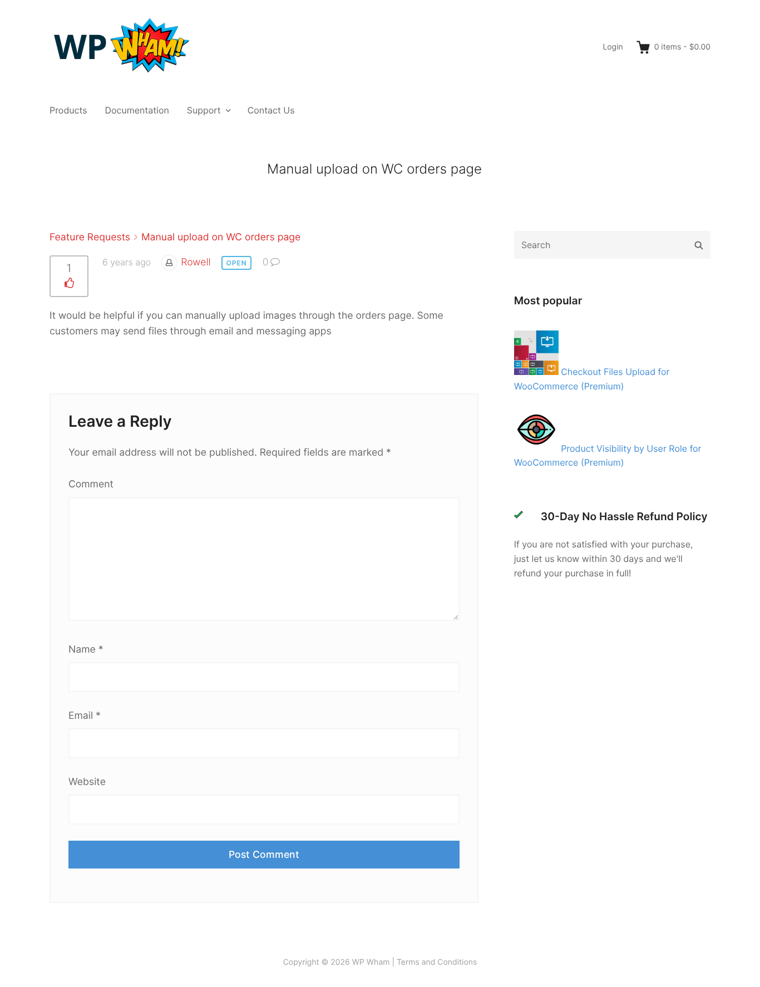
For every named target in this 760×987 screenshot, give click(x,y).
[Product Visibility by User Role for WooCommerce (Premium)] (537, 448)
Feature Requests (90, 237)
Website (87, 782)
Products (68, 110)
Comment (90, 484)
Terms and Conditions (437, 962)
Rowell (195, 262)
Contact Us (271, 110)
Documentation (137, 110)
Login (613, 47)
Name (85, 649)
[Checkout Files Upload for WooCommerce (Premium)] (537, 371)
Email (84, 716)
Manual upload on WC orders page (220, 237)
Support (204, 110)
